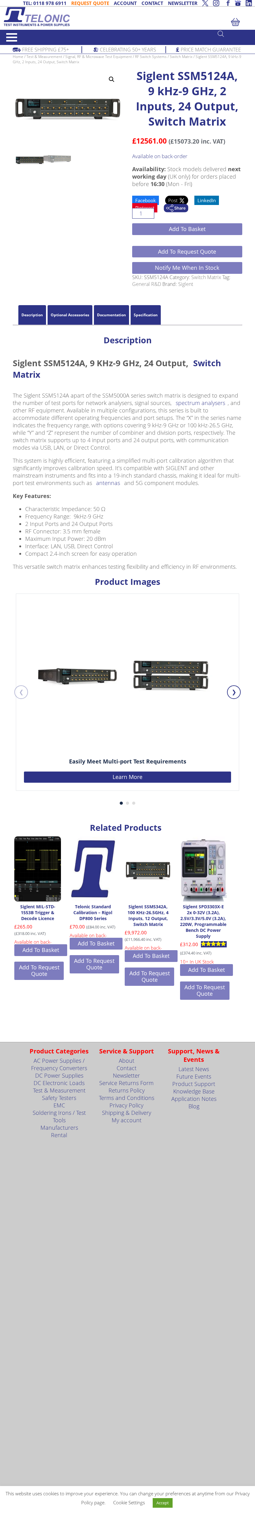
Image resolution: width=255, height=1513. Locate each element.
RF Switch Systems (151, 56)
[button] (111, 79)
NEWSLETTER (182, 3)
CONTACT (152, 3)
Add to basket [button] (40, 950)
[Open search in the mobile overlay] (233, 33)
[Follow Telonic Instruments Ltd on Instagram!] (216, 3)
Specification (146, 315)
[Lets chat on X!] (205, 3)
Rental (59, 1135)
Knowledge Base (194, 1091)
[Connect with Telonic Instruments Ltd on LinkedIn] (248, 3)
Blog (193, 1106)
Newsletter (126, 1075)
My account (126, 1120)
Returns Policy (127, 1090)
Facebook (145, 200)
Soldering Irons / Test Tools (59, 1116)
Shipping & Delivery (126, 1112)
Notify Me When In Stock (187, 267)
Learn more (127, 777)
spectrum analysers (200, 403)
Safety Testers (59, 1097)
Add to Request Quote (187, 251)
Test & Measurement (44, 56)
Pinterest (144, 208)
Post (173, 200)
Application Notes (193, 1098)
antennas (108, 483)
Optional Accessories (70, 315)
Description (32, 315)
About (126, 1060)
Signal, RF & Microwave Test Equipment (98, 56)
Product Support (193, 1084)
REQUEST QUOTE (90, 3)
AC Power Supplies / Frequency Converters (59, 1064)
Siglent (185, 284)
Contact (127, 1068)
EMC (59, 1105)
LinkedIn (206, 200)
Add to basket (187, 229)
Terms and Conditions (126, 1097)
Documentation (111, 315)
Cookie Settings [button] (129, 1502)
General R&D (146, 284)
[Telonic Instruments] (127, 17)
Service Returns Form (126, 1083)
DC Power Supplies (59, 1075)
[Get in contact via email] (176, 208)
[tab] (32, 315)
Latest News (193, 1069)
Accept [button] (162, 1503)
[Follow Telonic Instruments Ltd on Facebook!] (227, 3)
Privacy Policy (126, 1105)
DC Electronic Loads (59, 1083)
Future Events (193, 1076)
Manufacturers (59, 1127)
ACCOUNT (125, 3)
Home (18, 56)
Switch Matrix (181, 56)
